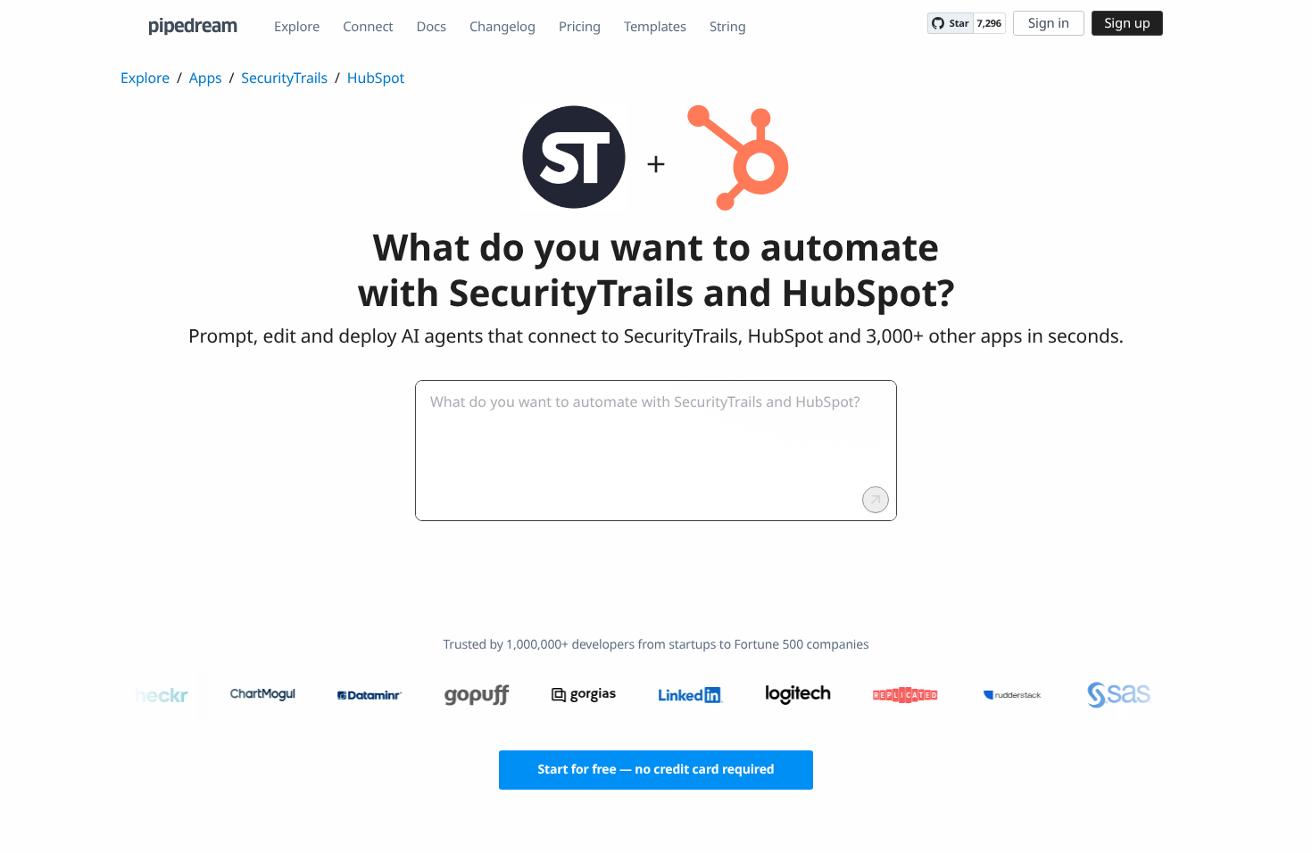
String (728, 27)
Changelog (502, 27)
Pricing (580, 27)
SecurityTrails (284, 77)
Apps (205, 77)
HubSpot (375, 77)
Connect (368, 27)
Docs (431, 27)
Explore (297, 27)
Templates (655, 27)
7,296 (989, 23)
